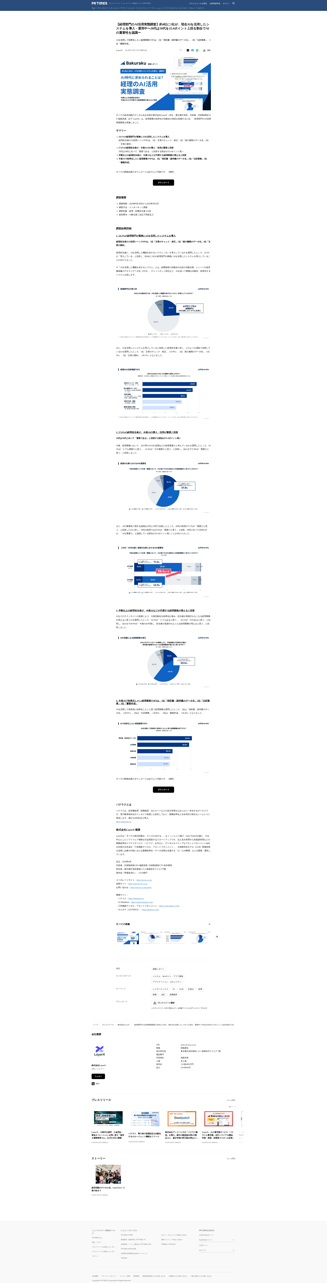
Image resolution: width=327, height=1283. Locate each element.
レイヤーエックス (160, 989)
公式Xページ (203, 1245)
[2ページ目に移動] (210, 924)
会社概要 (95, 1276)
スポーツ (200, 8)
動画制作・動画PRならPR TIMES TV (133, 1239)
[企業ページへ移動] (100, 1052)
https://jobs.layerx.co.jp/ (138, 884)
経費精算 (173, 995)
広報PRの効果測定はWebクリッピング (134, 1253)
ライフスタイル (171, 8)
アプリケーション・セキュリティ (167, 982)
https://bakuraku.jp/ (124, 822)
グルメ (192, 8)
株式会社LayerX (123, 1025)
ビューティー (143, 8)
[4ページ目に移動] (233, 1106)
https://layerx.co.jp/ (144, 880)
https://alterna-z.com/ (150, 910)
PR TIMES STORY (127, 1235)
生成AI (191, 989)
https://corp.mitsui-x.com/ (169, 906)
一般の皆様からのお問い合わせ (201, 1276)
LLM (181, 989)
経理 (200, 989)
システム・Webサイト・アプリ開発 (168, 976)
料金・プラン (96, 1242)
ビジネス (183, 8)
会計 (163, 995)
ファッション (156, 8)
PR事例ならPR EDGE (168, 1244)
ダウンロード (163, 183)
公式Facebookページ (206, 1235)
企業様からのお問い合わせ (178, 1276)
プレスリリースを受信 (198, 3)
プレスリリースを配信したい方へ (103, 1251)
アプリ (123, 8)
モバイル (114, 8)
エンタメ (131, 8)
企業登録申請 (214, 3)
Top (93, 8)
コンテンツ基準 (125, 1276)
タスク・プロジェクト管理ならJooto (173, 1235)
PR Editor (124, 1258)
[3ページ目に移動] (232, 1106)
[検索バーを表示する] (233, 3)
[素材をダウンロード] (204, 50)
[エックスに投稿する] (188, 50)
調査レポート (158, 969)
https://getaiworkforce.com (142, 902)
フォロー (98, 1076)
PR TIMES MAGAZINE (128, 1249)
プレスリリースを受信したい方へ (103, 1247)
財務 (155, 995)
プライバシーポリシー (108, 1276)
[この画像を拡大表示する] (127, 937)
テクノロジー (102, 8)
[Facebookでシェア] (192, 50)
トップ (95, 1025)
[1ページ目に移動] (209, 924)
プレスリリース (108, 1025)
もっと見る (231, 1100)
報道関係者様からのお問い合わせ (154, 1276)
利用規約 (136, 1276)
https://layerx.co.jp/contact (140, 887)
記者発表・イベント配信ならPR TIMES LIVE (136, 1244)
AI (174, 989)
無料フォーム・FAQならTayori (171, 1239)
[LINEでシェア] (197, 50)
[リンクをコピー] (209, 50)
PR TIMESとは (97, 1238)
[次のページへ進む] (216, 936)
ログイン (226, 3)
